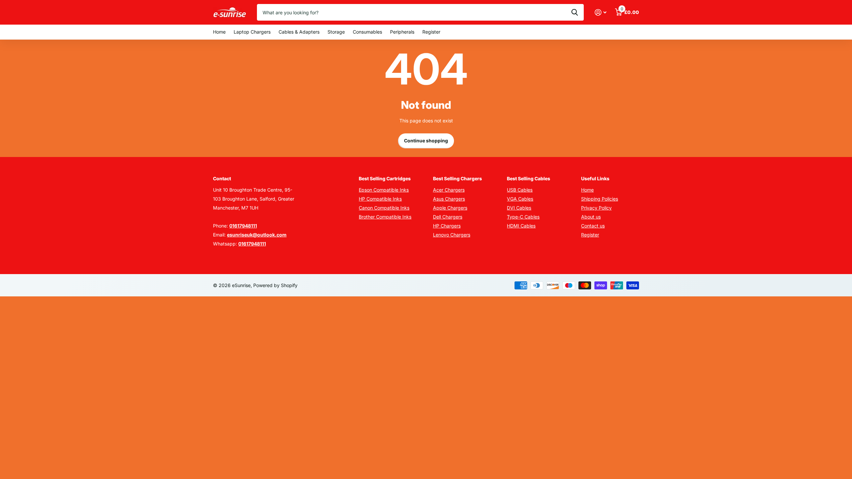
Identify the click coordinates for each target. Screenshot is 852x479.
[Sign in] (600, 12)
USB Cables (519, 190)
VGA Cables (520, 199)
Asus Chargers (449, 199)
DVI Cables (519, 208)
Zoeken (574, 12)
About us (591, 217)
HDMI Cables (521, 226)
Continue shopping (426, 140)
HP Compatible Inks (380, 199)
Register (431, 32)
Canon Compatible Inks (384, 208)
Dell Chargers (447, 217)
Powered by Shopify (275, 285)
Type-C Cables (523, 217)
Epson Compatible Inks (384, 190)
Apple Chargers (450, 208)
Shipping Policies (599, 199)
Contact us (593, 226)
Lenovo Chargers (451, 235)
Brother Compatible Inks (385, 217)
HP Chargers (447, 226)
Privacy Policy (596, 208)
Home (219, 32)
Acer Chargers (449, 190)
